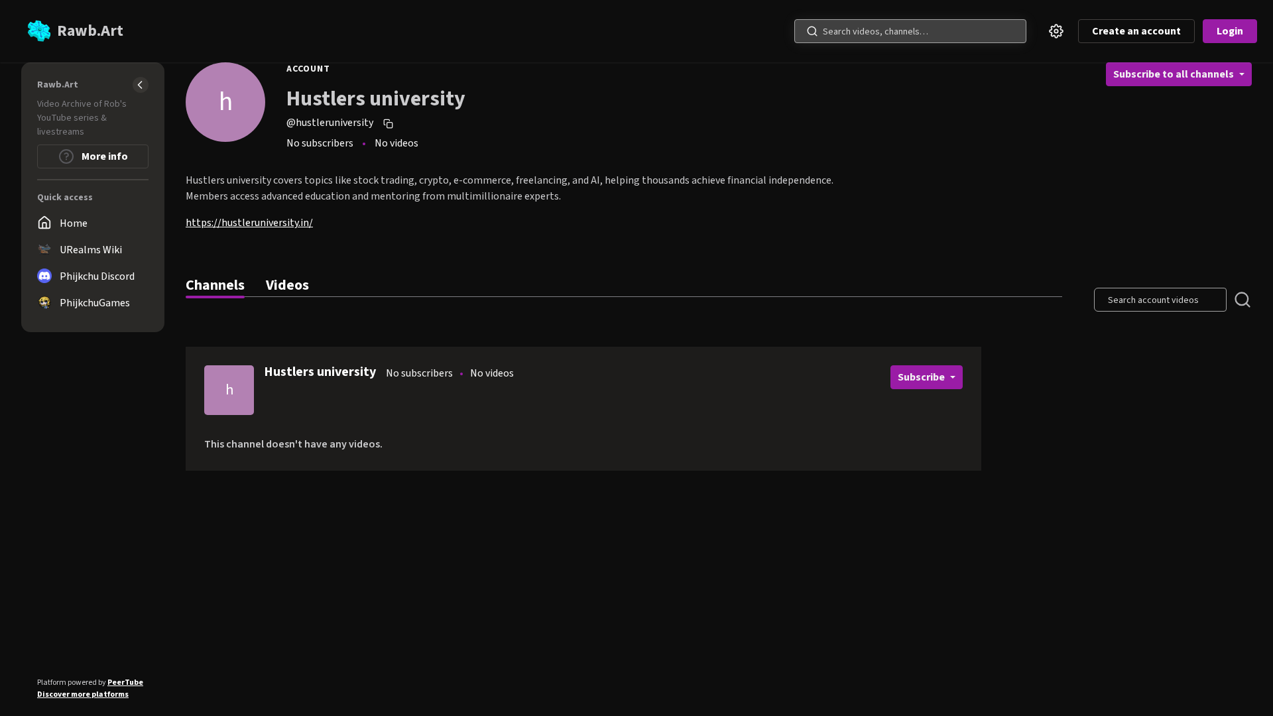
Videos (287, 285)
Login (1230, 31)
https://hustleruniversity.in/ (249, 222)
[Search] (812, 31)
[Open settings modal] (1056, 31)
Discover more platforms (83, 694)
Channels (215, 285)
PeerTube (125, 682)
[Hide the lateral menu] (141, 85)
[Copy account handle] (389, 123)
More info (104, 156)
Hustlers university (320, 372)
